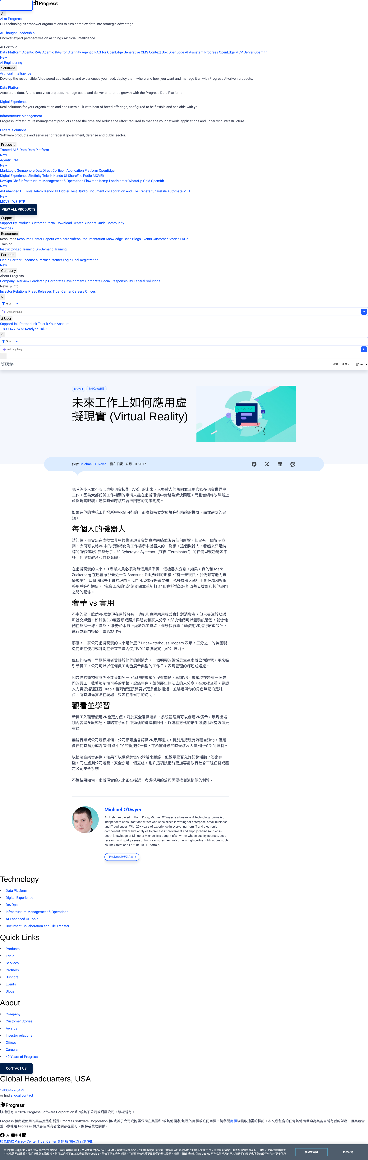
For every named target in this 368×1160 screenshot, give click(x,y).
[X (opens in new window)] (8, 1136)
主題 (344, 364)
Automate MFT (95, 194)
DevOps (6, 181)
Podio (87, 176)
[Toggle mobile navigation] (3, 356)
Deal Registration (49, 262)
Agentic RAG (32, 52)
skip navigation (16, 5)
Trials (10, 956)
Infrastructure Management (21, 116)
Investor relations (19, 1036)
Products (8, 145)
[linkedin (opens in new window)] (24, 1136)
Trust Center (62, 292)
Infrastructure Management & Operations (52, 181)
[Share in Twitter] (267, 464)
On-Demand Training (51, 249)
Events (147, 239)
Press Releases (40, 292)
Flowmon (91, 181)
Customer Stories (166, 239)
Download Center (70, 223)
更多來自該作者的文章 (120, 857)
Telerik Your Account (53, 324)
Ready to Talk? (36, 329)
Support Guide (95, 223)
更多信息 (280, 1154)
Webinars (62, 239)
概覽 (335, 364)
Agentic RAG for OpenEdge (102, 52)
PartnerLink (28, 324)
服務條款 (7, 1141)
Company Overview (15, 281)
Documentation (93, 239)
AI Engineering (11, 63)
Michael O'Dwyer (93, 464)
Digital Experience (13, 102)
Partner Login (61, 260)
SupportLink (9, 324)
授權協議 (72, 1141)
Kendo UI (60, 176)
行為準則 (87, 1141)
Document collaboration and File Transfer (119, 191)
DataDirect (43, 171)
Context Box (158, 52)
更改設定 (348, 1152)
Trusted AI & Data (13, 150)
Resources (9, 234)
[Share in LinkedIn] (280, 464)
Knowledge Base (118, 239)
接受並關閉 (311, 1152)
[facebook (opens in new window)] (2, 1136)
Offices (90, 292)
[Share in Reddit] (293, 464)
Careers (78, 292)
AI (2, 13)
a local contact (22, 1096)
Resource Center (29, 239)
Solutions (8, 68)
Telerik (47, 176)
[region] (184, 1152)
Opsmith (133, 55)
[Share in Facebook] (254, 464)
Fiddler (64, 191)
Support (7, 218)
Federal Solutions (13, 130)
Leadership (38, 281)
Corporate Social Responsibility (109, 281)
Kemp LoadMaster (113, 181)
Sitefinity (34, 176)
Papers (48, 239)
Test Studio (79, 191)
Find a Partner (10, 260)
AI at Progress (11, 19)
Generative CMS (136, 52)
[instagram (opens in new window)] (19, 1136)
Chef (16, 181)
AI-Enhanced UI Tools (16, 191)
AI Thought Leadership (17, 33)
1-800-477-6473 (12, 329)
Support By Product (15, 223)
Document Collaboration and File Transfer (37, 926)
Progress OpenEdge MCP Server (228, 52)
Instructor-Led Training (17, 249)
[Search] (2, 297)
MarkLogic (8, 171)
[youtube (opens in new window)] (13, 1136)
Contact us (16, 1068)
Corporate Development (66, 281)
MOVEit (98, 176)
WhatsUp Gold (139, 181)
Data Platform (10, 52)
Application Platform (82, 171)
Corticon (59, 171)
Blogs (136, 239)
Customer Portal (43, 223)
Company (8, 271)
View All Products (18, 210)
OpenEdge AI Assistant (186, 52)
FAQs (184, 239)
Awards (11, 1028)
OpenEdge (107, 171)
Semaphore (26, 171)
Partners (8, 255)
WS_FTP (18, 202)
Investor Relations (13, 292)
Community (115, 223)
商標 (233, 1121)
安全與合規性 (96, 388)
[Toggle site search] (2, 334)
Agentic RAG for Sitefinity (61, 52)
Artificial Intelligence (15, 73)
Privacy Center (26, 1141)
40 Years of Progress (22, 1057)
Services (6, 228)
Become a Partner (36, 260)
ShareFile (75, 176)
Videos (75, 239)
